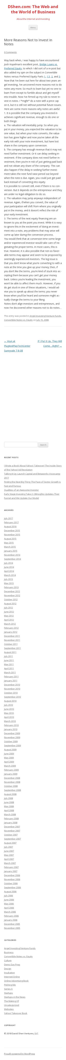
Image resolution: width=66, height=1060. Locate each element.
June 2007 (9, 850)
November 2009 (12, 737)
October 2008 (11, 786)
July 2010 (8, 704)
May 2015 (9, 542)
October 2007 (11, 834)
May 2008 (9, 806)
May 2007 (9, 855)
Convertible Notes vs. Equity (18, 319)
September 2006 (12, 887)
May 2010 (9, 713)
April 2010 (9, 717)
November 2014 (12, 554)
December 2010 (12, 684)
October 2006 (11, 883)
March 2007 (10, 863)
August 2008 (10, 794)
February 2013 (11, 587)
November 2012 (12, 595)
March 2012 (10, 623)
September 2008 (12, 790)
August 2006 (10, 891)
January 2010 (10, 729)
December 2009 (12, 733)
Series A (8, 988)
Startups (8, 992)
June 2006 (9, 899)
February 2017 (11, 522)
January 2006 (10, 919)
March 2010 (10, 721)
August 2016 (10, 526)
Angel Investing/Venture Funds (45, 315)
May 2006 (9, 903)
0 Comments (10, 52)
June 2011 (9, 660)
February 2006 (11, 915)
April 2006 (9, 907)
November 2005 (12, 928)
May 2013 (9, 583)
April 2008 (9, 810)
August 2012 (10, 603)
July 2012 (8, 607)
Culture (8, 960)
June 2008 (9, 802)
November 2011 (12, 640)
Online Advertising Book (16, 980)
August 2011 (10, 652)
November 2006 (12, 879)
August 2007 (10, 842)
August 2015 (10, 538)
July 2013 (8, 579)
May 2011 (9, 664)
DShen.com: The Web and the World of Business (33, 9)
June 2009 (9, 753)
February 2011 (11, 676)
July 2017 (8, 518)
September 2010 (12, 696)
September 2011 (12, 648)
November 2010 (12, 688)
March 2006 (10, 911)
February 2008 (11, 818)
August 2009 (10, 749)
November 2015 (12, 534)
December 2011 (12, 635)
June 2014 (9, 567)
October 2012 (11, 599)
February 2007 (11, 867)
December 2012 (12, 591)
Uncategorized (11, 1005)
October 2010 (11, 692)
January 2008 (10, 822)
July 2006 (8, 895)
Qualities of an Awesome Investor (21, 489)
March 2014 (10, 575)
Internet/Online (12, 976)
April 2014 (9, 571)
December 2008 (12, 777)
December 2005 (12, 923)
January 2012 (10, 631)
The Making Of (11, 1001)
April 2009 (9, 761)
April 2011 (9, 668)
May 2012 (9, 615)
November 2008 (12, 782)
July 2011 (8, 656)
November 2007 (12, 830)
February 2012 (11, 627)
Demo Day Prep (12, 964)
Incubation (9, 972)
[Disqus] (33, 395)
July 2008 (8, 798)
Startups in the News (14, 996)
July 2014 (8, 562)
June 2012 (9, 611)
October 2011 (11, 644)
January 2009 (10, 773)
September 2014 (12, 558)
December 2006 (12, 875)
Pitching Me (10, 984)
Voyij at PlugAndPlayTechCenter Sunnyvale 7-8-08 (17, 346)
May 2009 (9, 757)
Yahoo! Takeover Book (15, 1013)
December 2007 (12, 826)
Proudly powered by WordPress (19, 1053)
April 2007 (9, 859)
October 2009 (11, 741)
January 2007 (10, 871)
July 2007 (8, 846)
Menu (33, 27)
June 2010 (9, 708)
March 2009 (10, 765)
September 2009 (12, 745)
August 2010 (10, 700)
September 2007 (12, 838)
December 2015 (12, 530)
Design (7, 968)
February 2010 (11, 725)
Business (9, 952)
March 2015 (10, 546)
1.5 (48, 76)
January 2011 (10, 680)
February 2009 (11, 769)
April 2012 (9, 619)
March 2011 (10, 672)
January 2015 (10, 550)
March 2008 (10, 814)
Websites (9, 1009)
